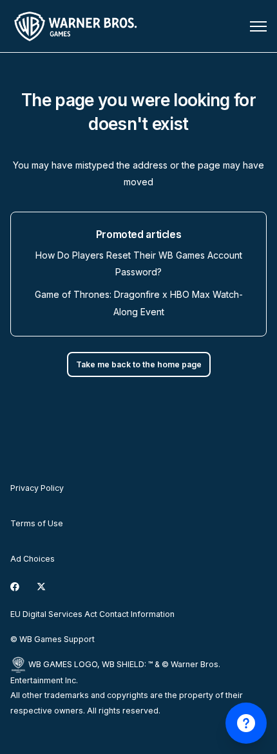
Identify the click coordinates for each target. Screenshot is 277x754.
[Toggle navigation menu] (258, 26)
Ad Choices (32, 559)
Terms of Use (36, 523)
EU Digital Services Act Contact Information (92, 614)
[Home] (77, 26)
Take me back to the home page (139, 364)
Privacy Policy (37, 488)
